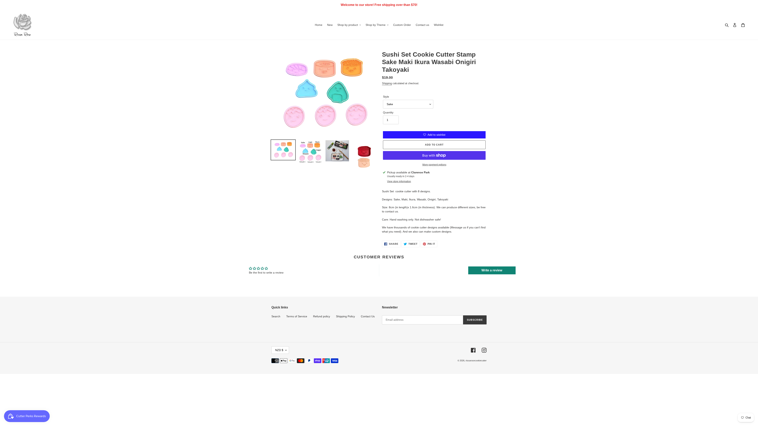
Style (386, 96)
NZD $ (279, 350)
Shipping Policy (345, 316)
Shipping (387, 83)
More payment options (434, 164)
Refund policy (321, 316)
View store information (399, 181)
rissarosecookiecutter (476, 360)
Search (275, 316)
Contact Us (368, 316)
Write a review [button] (491, 270)
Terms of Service (296, 316)
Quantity (388, 112)
